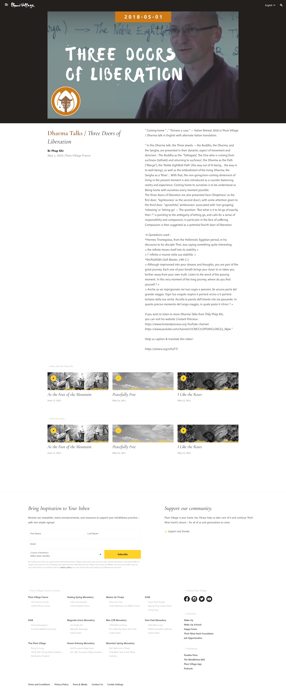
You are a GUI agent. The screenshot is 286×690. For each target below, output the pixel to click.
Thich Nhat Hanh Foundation (199, 633)
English (268, 5)
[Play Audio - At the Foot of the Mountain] (78, 381)
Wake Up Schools (193, 624)
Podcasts (188, 668)
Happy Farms (190, 629)
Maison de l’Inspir (115, 597)
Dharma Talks (65, 133)
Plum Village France (38, 597)
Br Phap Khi (56, 151)
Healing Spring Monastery (80, 597)
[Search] (281, 5)
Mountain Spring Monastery (120, 643)
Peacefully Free (124, 394)
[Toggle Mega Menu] (6, 4)
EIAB (30, 620)
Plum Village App (193, 663)
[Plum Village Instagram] (194, 599)
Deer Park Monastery (155, 620)
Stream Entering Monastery (80, 643)
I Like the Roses (190, 394)
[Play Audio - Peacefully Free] (142, 381)
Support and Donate (178, 531)
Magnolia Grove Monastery (81, 620)
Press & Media (80, 684)
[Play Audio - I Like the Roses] (208, 381)
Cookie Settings (115, 684)
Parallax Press (191, 655)
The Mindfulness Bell (194, 659)
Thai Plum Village (37, 643)
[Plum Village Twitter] (202, 599)
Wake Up (188, 620)
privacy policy (66, 567)
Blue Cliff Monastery (116, 620)
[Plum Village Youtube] (209, 599)
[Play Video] (143, 65)
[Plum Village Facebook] (187, 599)
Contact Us (97, 684)
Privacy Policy (61, 684)
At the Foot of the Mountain (69, 394)
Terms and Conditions (39, 684)
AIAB (147, 597)
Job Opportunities (193, 637)
